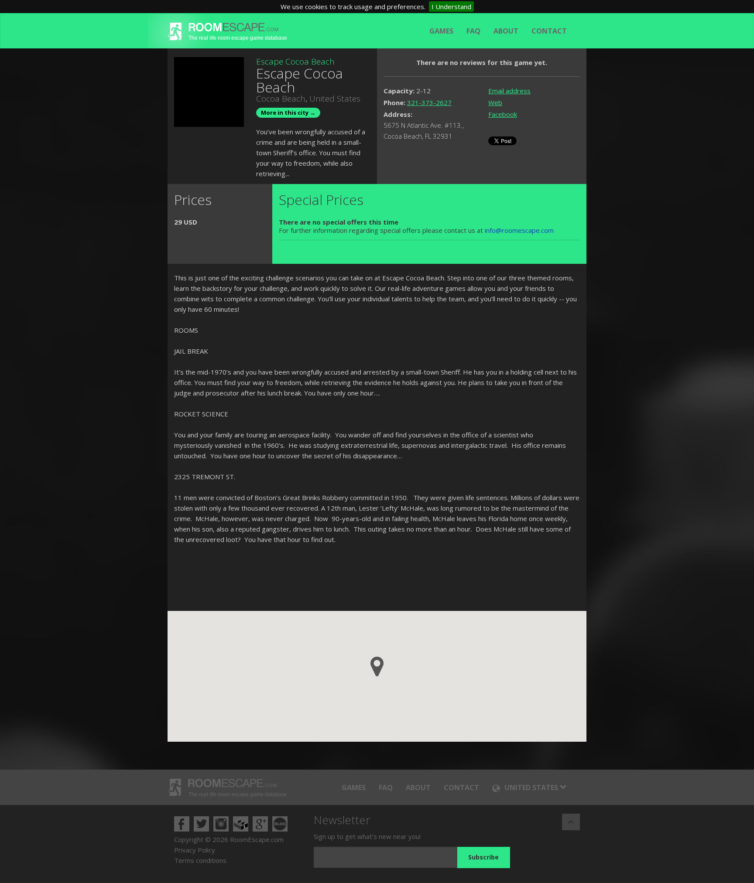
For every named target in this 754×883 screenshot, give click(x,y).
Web (495, 102)
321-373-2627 (429, 102)
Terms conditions (200, 860)
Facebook (502, 114)
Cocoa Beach (280, 98)
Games (441, 31)
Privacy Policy (194, 849)
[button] (377, 666)
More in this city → (288, 112)
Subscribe (483, 857)
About (506, 31)
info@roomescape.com (519, 230)
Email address (509, 90)
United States (334, 98)
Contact (549, 31)
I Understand (451, 6)
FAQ (473, 31)
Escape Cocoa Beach (295, 61)
